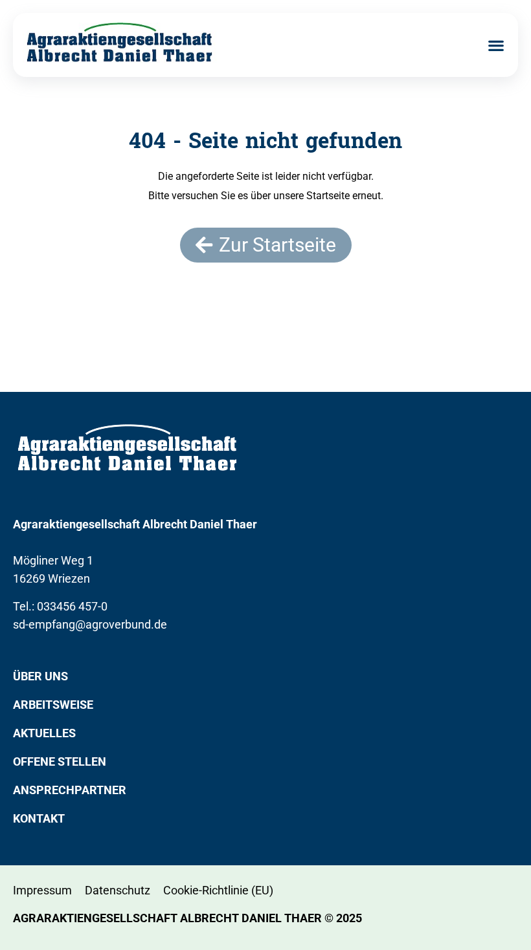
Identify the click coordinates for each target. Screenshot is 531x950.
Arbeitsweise (53, 704)
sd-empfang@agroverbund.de (90, 624)
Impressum (42, 890)
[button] (495, 45)
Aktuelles (44, 733)
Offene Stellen (59, 761)
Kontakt (39, 818)
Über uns (40, 676)
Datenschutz (117, 890)
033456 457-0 (72, 606)
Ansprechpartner (69, 790)
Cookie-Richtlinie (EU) (218, 890)
